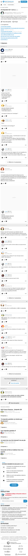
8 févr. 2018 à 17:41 (8, 327)
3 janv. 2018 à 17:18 (8, 286)
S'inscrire (14, 485)
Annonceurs (19, 539)
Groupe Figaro (24, 539)
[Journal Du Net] (20, 546)
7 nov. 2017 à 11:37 (8, 50)
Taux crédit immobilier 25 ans (7, 34)
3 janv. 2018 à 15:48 (8, 242)
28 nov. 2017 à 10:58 (8, 169)
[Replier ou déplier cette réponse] (27, 46)
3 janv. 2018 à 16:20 (8, 276)
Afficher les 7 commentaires (15, 298)
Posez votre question (7, 21)
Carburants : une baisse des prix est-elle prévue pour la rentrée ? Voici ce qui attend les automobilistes (14, 515)
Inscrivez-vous (12, 536)
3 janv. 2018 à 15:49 (8, 253)
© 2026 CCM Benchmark (14, 540)
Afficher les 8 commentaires (15, 373)
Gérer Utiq (3, 539)
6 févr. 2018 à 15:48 (8, 315)
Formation (14, 539)
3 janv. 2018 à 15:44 (8, 229)
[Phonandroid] (20, 554)
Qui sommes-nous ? (5, 536)
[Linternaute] (7, 549)
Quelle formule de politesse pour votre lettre (10, 530)
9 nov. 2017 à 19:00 (8, 121)
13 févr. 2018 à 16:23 (17, 13)
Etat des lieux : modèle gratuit (7, 528)
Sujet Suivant (23, 7)
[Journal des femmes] (7, 546)
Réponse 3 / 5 (4, 225)
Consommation (11, 4)
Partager (16, 21)
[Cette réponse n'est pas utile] (5, 61)
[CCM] (20, 549)
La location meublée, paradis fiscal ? (9, 525)
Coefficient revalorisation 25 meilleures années (11, 33)
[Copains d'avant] (7, 552)
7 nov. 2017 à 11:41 (8, 90)
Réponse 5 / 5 (4, 388)
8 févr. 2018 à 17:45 (8, 338)
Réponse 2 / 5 (4, 165)
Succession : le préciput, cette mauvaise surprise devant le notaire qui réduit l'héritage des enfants (14, 508)
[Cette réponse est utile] (1, 61)
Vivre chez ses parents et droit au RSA (9, 38)
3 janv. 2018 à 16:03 (8, 265)
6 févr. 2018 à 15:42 (8, 305)
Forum (4, 4)
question (24, 1)
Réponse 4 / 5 (4, 301)
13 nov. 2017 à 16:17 (8, 133)
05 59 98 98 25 (4, 39)
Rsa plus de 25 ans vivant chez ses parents (10, 36)
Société (24, 536)
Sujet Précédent (5, 7)
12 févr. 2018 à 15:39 (8, 364)
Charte (10, 539)
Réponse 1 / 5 (4, 46)
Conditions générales (18, 536)
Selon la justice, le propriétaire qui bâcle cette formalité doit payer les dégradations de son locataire (14, 512)
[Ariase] (7, 554)
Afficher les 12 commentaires (15, 162)
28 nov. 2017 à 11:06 (8, 212)
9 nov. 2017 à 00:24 (8, 106)
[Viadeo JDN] (20, 552)
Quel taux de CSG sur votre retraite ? (9, 532)
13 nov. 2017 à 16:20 (8, 150)
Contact (7, 539)
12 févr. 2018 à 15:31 (8, 348)
